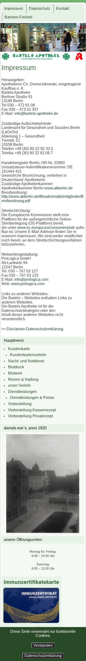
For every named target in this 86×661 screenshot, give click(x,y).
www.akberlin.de (58, 188)
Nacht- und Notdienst (26, 361)
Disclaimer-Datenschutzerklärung (35, 329)
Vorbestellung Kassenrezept (32, 410)
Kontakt (62, 8)
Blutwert (15, 373)
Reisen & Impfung (23, 379)
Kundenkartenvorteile (28, 355)
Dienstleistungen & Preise (32, 398)
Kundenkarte (19, 349)
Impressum (13, 8)
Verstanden (43, 645)
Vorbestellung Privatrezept (30, 416)
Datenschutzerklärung (43, 656)
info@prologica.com (31, 279)
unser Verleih (19, 385)
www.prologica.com (27, 284)
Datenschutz (39, 8)
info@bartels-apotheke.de (36, 113)
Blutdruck (16, 367)
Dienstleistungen (22, 392)
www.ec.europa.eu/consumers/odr (46, 228)
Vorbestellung (20, 404)
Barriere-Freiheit (18, 17)
